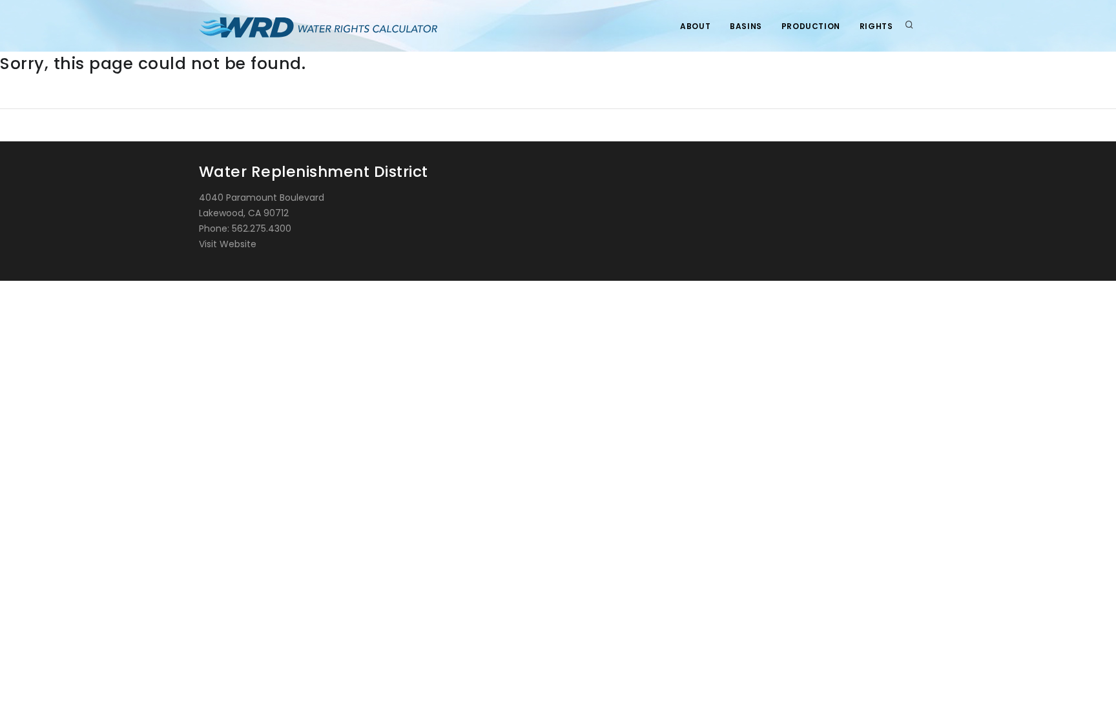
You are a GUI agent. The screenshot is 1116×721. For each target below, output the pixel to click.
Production (810, 26)
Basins (746, 26)
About (695, 26)
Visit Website (227, 244)
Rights (876, 26)
